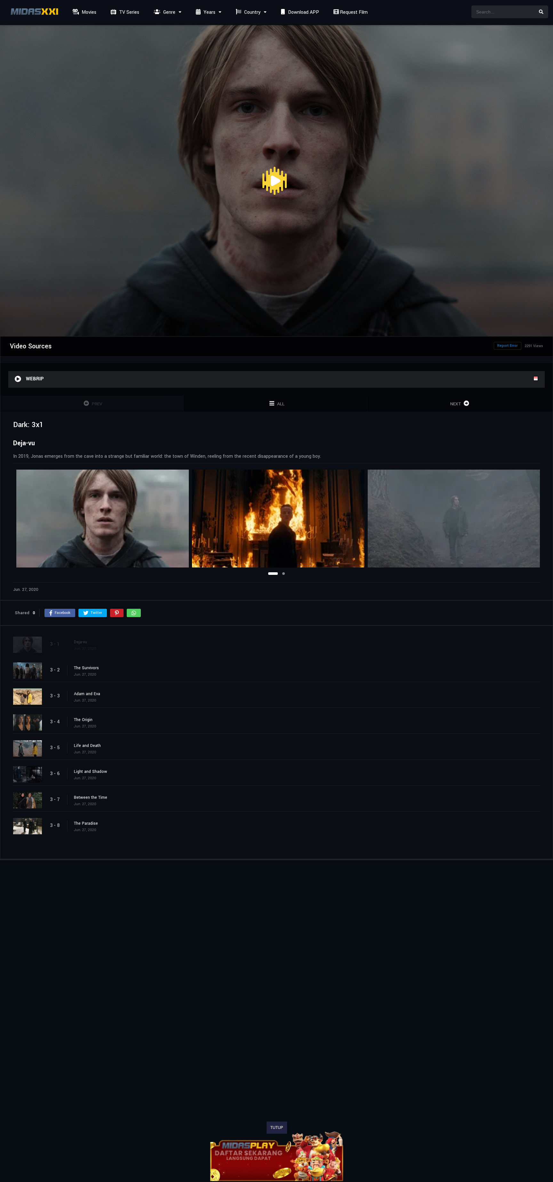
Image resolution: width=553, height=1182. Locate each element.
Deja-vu (80, 642)
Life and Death (87, 746)
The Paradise (86, 823)
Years (208, 12)
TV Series (128, 12)
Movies (88, 12)
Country (251, 12)
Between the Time (90, 797)
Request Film (353, 12)
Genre (168, 12)
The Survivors (86, 668)
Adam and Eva (87, 694)
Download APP (303, 12)
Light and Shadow (90, 771)
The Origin (83, 720)
